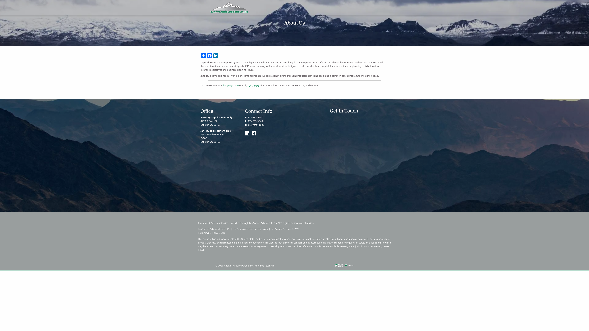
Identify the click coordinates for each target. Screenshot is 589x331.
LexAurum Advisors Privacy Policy (250, 229)
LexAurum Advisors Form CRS (214, 229)
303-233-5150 (253, 85)
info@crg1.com (231, 85)
